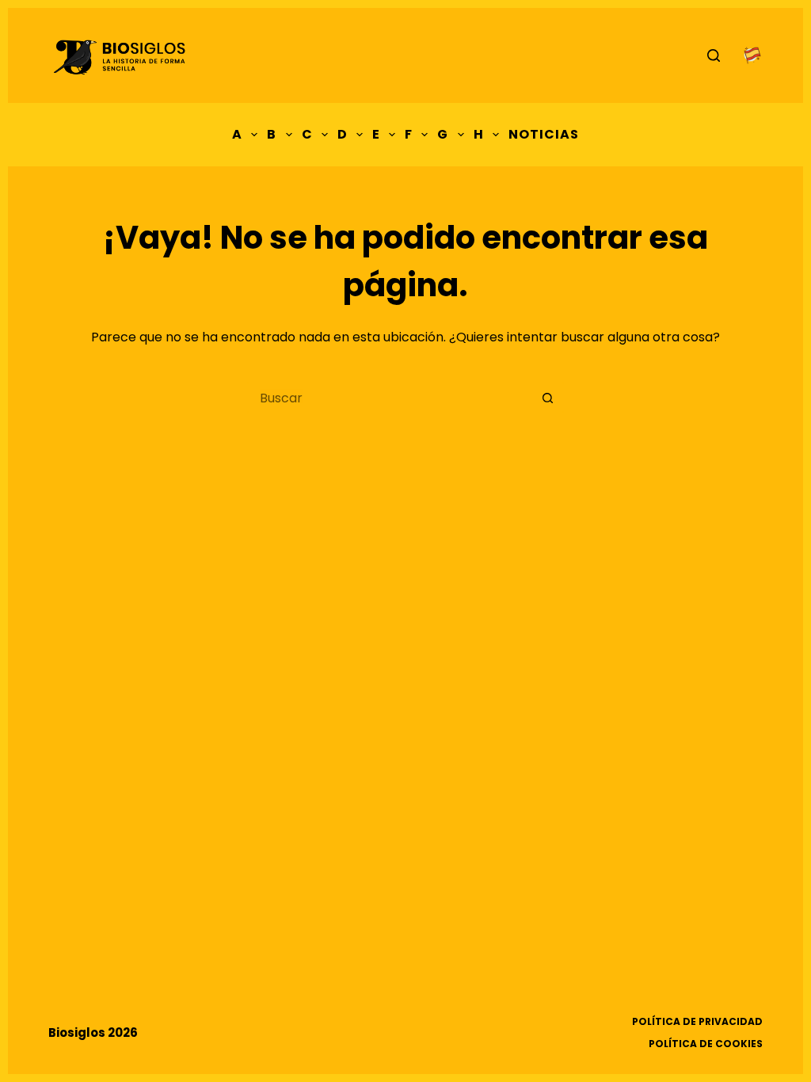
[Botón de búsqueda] (548, 397)
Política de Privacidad (697, 1021)
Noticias (543, 134)
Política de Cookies (706, 1044)
